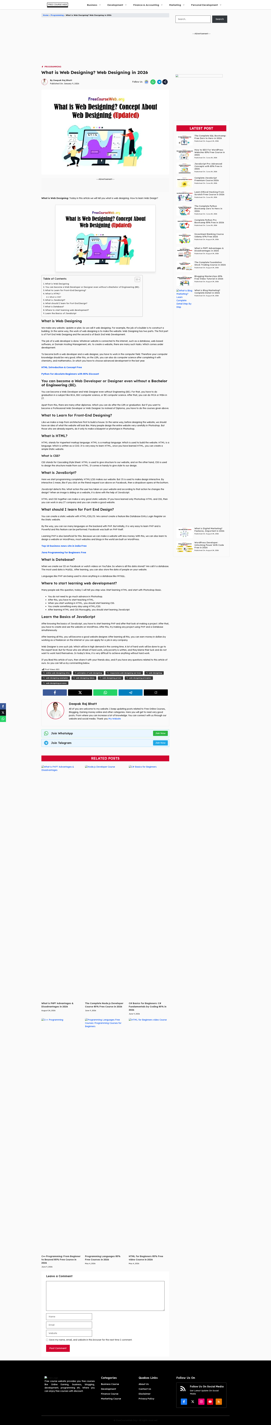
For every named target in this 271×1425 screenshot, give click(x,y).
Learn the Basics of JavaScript (60, 313)
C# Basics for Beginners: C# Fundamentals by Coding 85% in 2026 (147, 1006)
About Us (144, 1384)
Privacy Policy (146, 1398)
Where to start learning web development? (67, 310)
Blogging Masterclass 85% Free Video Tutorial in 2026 (208, 277)
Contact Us (145, 1389)
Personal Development (204, 4)
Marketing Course (111, 1398)
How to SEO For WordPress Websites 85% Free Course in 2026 (209, 152)
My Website (114, 718)
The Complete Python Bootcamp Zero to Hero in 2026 (208, 208)
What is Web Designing (57, 283)
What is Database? (54, 306)
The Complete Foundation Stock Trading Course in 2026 (210, 263)
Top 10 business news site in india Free (64, 545)
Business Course (110, 1384)
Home (45, 15)
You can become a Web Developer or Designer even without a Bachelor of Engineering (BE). (92, 287)
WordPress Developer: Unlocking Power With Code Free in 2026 (209, 545)
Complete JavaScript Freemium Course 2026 (206, 179)
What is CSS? (55, 297)
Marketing (175, 4)
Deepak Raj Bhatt (62, 80)
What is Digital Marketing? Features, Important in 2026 (209, 529)
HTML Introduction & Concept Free (61, 367)
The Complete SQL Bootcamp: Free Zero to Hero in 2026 (210, 136)
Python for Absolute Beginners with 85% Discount (70, 374)
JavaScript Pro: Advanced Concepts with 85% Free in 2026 (208, 166)
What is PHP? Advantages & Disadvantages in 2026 (209, 249)
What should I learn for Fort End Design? (66, 303)
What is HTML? (52, 293)
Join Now (160, 733)
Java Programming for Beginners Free (63, 552)
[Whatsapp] (3, 719)
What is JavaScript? (55, 300)
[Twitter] (3, 712)
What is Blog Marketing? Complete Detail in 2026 (207, 291)
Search (220, 19)
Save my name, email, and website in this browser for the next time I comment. (90, 1339)
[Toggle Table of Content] (135, 279)
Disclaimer (145, 1393)
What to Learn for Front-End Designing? (65, 290)
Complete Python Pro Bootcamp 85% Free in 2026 (209, 221)
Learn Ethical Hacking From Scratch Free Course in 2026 (209, 193)
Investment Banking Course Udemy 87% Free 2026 (209, 235)
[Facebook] (3, 706)
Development (115, 4)
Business (92, 4)
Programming (57, 15)
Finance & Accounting (146, 4)
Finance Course (109, 1393)
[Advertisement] (105, 43)
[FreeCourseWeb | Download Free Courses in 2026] (57, 5)
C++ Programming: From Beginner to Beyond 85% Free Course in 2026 (60, 1259)
